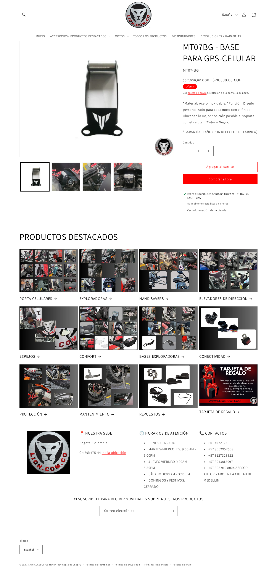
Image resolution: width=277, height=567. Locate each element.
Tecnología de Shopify (68, 564)
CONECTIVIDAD (212, 356)
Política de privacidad (127, 564)
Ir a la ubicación (114, 452)
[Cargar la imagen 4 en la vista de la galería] (127, 177)
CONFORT (88, 356)
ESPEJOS (27, 356)
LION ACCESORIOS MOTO (42, 564)
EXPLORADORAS (93, 298)
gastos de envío (197, 92)
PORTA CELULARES (35, 298)
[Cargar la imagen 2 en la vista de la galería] (66, 177)
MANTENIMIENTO (94, 414)
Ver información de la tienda (207, 210)
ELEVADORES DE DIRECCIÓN (223, 298)
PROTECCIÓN (30, 414)
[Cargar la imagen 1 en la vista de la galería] (35, 177)
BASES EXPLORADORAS (159, 356)
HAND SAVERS (151, 298)
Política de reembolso (98, 564)
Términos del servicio (156, 564)
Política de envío (182, 564)
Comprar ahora (220, 179)
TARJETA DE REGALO (217, 411)
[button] (24, 14)
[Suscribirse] (172, 511)
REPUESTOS (149, 414)
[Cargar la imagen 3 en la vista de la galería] (96, 177)
